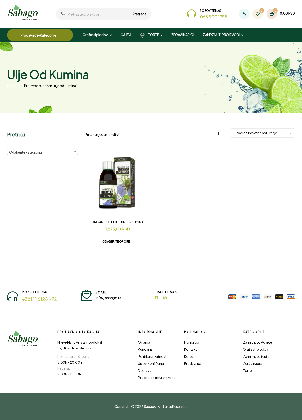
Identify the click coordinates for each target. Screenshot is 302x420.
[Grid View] (218, 132)
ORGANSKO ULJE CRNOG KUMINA (117, 222)
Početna (14, 85)
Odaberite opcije (116, 241)
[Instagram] (165, 298)
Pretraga (139, 14)
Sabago (150, 406)
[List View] (224, 132)
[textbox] (42, 152)
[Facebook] (156, 298)
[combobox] (42, 152)
